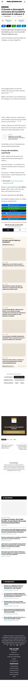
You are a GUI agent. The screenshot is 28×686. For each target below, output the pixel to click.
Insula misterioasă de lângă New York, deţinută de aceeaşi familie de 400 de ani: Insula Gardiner (14, 611)
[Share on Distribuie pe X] (8, 26)
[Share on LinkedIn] (24, 26)
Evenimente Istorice (8, 380)
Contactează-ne (14, 661)
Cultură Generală (8, 377)
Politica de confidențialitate (14, 656)
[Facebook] (7, 645)
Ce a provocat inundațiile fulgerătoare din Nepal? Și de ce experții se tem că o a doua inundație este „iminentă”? (15, 595)
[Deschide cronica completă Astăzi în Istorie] (14, 425)
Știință (16, 382)
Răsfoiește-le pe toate (7, 244)
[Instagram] (11, 645)
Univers (22, 382)
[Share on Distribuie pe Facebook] (3, 26)
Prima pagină (14, 650)
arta (7, 439)
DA (8, 229)
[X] (14, 645)
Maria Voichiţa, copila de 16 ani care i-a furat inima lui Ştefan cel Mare (14, 618)
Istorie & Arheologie (19, 380)
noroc (11, 439)
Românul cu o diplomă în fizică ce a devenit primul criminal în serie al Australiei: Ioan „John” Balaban (13, 587)
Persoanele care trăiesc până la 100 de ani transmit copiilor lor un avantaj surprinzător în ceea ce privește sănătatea (13, 553)
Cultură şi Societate (9, 4)
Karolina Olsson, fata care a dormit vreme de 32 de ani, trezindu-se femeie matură (15, 603)
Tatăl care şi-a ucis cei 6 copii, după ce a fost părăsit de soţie (7, 446)
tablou (15, 439)
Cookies (14, 658)
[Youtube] (17, 645)
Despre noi (14, 652)
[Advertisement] (14, 399)
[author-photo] (14, 461)
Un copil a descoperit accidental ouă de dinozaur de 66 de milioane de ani (21, 447)
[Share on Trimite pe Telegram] (19, 26)
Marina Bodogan (8, 16)
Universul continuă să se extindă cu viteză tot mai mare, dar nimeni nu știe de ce (14, 538)
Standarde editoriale (14, 654)
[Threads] (20, 645)
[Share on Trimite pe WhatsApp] (13, 26)
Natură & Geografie (8, 382)
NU (20, 229)
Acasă (2, 4)
